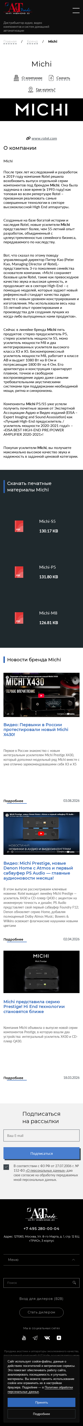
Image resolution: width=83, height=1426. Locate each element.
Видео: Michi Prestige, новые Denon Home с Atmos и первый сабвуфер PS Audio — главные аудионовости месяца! (38, 871)
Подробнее (13, 801)
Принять (41, 1402)
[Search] (76, 1283)
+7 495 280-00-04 (41, 1229)
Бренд (32, 42)
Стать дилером (41, 1312)
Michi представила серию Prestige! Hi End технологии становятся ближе (34, 1006)
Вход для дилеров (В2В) (41, 1299)
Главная (10, 42)
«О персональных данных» (45, 1170)
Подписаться (41, 1153)
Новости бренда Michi (34, 659)
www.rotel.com (44, 138)
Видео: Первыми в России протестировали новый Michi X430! (35, 729)
